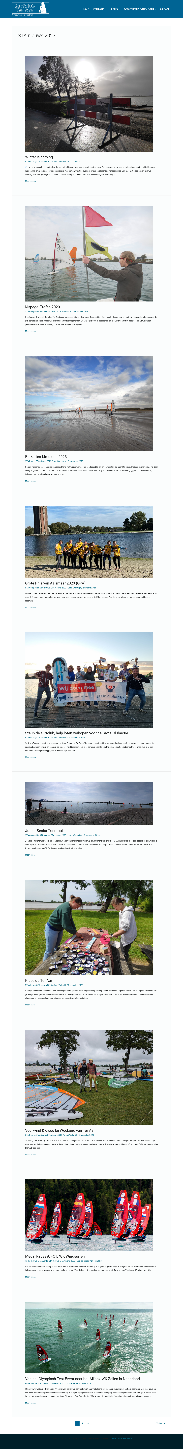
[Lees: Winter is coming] (89, 104)
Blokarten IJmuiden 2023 (46, 456)
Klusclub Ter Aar (38, 980)
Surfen (114, 9)
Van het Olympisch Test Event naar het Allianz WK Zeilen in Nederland (82, 1379)
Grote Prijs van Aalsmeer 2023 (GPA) (55, 583)
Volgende (162, 1423)
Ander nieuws (31, 1261)
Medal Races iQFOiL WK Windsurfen (55, 1256)
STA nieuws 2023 (44, 161)
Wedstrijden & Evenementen (139, 9)
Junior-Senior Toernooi (44, 830)
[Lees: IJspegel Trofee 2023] (89, 253)
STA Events (30, 461)
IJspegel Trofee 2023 (42, 307)
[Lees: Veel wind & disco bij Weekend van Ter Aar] (89, 1077)
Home (86, 9)
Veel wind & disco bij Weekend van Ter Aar (60, 1130)
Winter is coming (39, 157)
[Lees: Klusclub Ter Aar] (89, 927)
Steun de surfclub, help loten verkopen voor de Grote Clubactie (76, 733)
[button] (105, 9)
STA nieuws (30, 161)
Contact (164, 9)
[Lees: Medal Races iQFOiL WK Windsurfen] (89, 1215)
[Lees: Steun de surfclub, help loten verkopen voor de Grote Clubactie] (89, 680)
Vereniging (98, 9)
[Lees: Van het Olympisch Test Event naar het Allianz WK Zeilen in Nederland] (89, 1337)
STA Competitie (32, 311)
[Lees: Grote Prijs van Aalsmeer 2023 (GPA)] (89, 541)
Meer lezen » (30, 180)
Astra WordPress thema (122, 1438)
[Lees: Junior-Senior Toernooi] (89, 803)
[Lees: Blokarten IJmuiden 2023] (89, 403)
